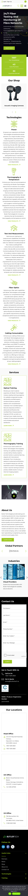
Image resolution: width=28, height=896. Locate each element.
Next (26, 33)
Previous (1, 33)
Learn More (8, 425)
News (3, 861)
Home (4, 856)
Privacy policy (16, 893)
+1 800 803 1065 (11, 823)
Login (4, 1)
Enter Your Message (9, 643)
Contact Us (5, 869)
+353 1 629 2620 (25, 2)
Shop (3, 864)
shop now (9, 48)
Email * (5, 622)
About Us (5, 867)
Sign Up (9, 1)
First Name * (6, 608)
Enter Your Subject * (9, 636)
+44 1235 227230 (11, 787)
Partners (4, 859)
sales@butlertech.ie (12, 681)
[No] (26, 890)
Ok (10, 893)
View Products (13, 164)
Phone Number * (8, 629)
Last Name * (6, 615)
